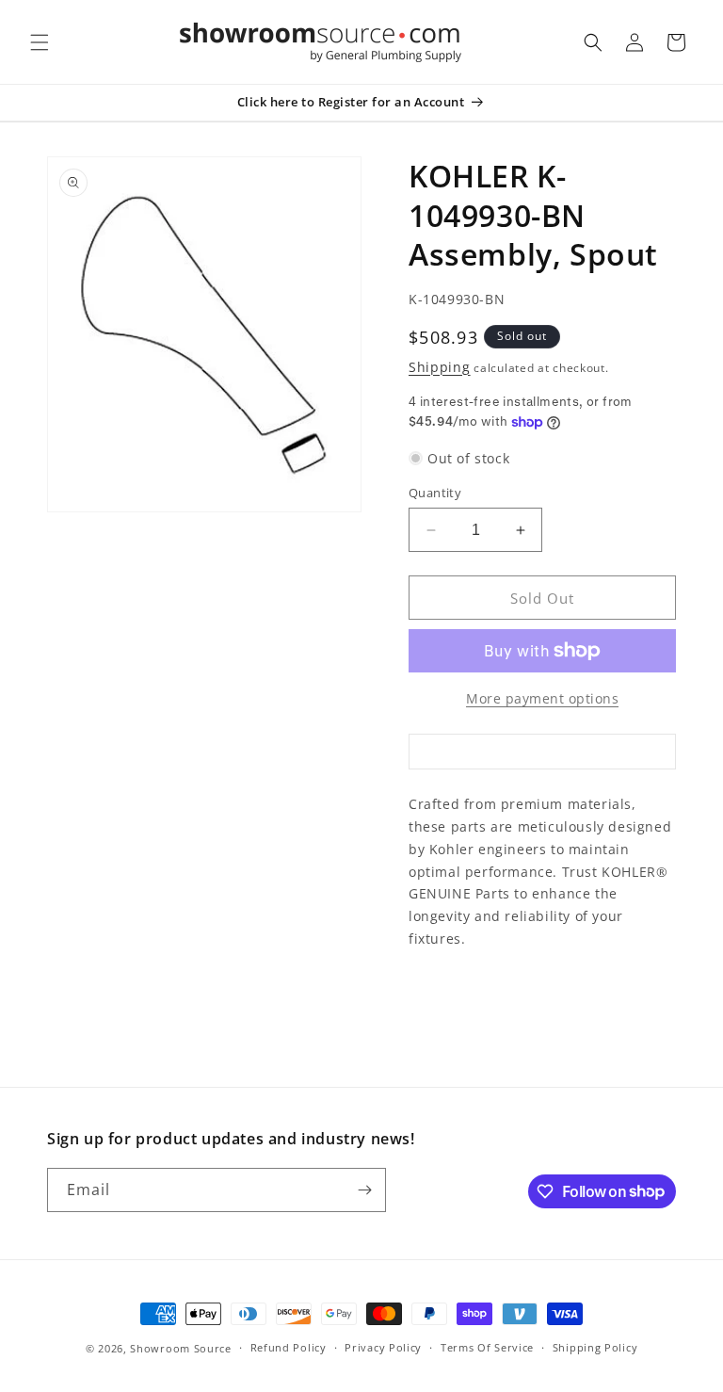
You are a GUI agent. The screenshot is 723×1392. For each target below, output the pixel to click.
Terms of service (487, 1347)
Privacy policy (383, 1347)
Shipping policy (595, 1347)
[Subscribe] (364, 1190)
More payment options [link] (542, 698)
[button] (39, 42)
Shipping (440, 367)
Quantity (435, 492)
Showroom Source (181, 1348)
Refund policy (288, 1347)
